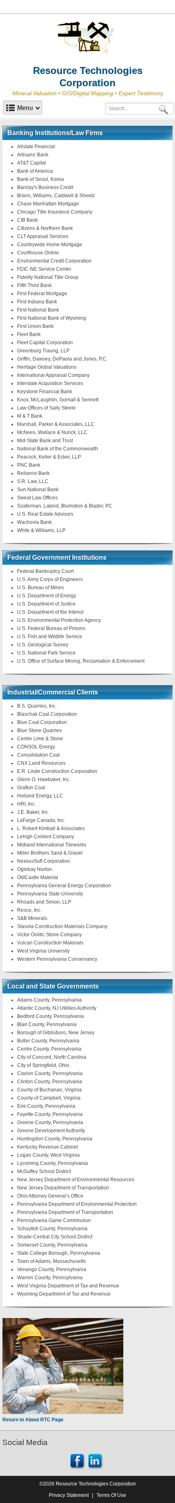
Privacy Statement (69, 1495)
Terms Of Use (111, 1495)
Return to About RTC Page (32, 1420)
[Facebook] (77, 1460)
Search (165, 108)
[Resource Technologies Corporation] (87, 38)
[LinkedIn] (95, 1460)
